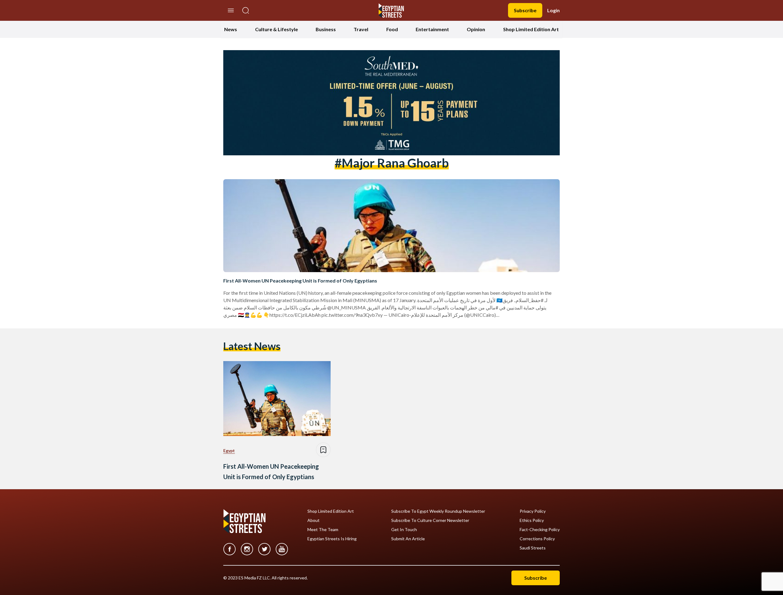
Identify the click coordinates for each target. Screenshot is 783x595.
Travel (361, 29)
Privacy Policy (533, 511)
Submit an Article (408, 538)
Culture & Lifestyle (276, 29)
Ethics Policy (532, 520)
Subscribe (525, 10)
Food (392, 29)
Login (553, 10)
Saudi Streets (533, 547)
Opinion (476, 29)
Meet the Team (322, 529)
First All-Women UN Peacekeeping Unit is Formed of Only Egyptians (300, 280)
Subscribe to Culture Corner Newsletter (430, 520)
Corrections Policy (537, 538)
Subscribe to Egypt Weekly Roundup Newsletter (438, 511)
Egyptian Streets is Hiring (332, 538)
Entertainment (432, 29)
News (230, 29)
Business (326, 29)
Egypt (229, 450)
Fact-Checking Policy (540, 529)
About (313, 520)
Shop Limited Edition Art (531, 29)
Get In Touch (404, 529)
